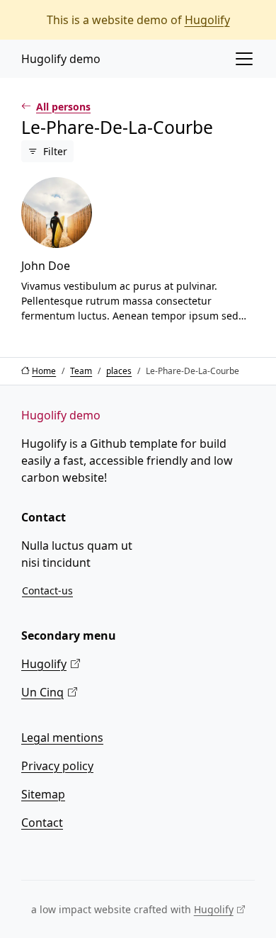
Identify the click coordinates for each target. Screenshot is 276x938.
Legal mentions (62, 737)
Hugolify (207, 20)
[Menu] (244, 58)
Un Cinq (42, 692)
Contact (42, 822)
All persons (63, 106)
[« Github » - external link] (21, 853)
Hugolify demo (60, 59)
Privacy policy (57, 766)
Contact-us (47, 590)
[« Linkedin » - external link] (55, 853)
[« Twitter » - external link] (38, 853)
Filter (55, 151)
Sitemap (43, 794)
